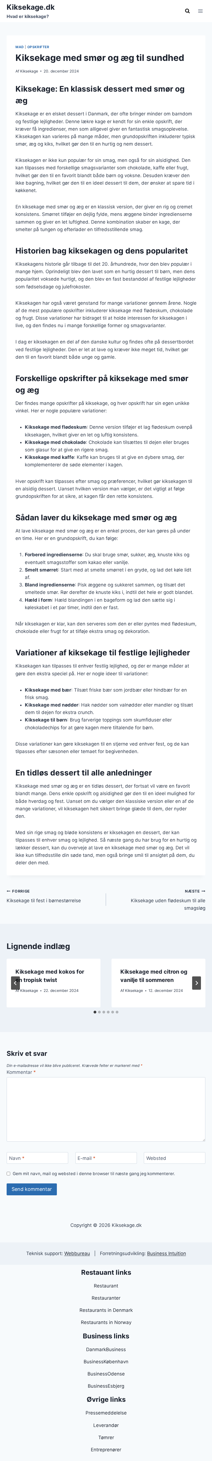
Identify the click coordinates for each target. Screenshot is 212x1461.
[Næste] (196, 983)
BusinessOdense (106, 1374)
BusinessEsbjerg (106, 1386)
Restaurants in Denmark (106, 1310)
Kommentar (21, 1072)
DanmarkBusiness (106, 1349)
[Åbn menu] (200, 11)
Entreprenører (106, 1449)
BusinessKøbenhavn (106, 1361)
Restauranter (106, 1298)
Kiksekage (29, 71)
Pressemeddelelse (106, 1413)
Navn (17, 1158)
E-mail (87, 1158)
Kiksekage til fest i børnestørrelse (44, 896)
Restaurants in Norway (106, 1322)
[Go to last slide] (15, 983)
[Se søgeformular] (187, 11)
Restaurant (106, 1286)
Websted (156, 1158)
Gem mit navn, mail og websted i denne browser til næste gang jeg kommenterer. (94, 1173)
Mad (19, 47)
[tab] (95, 1012)
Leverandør (106, 1425)
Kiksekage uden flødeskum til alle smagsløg (168, 900)
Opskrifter (38, 47)
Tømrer (106, 1437)
